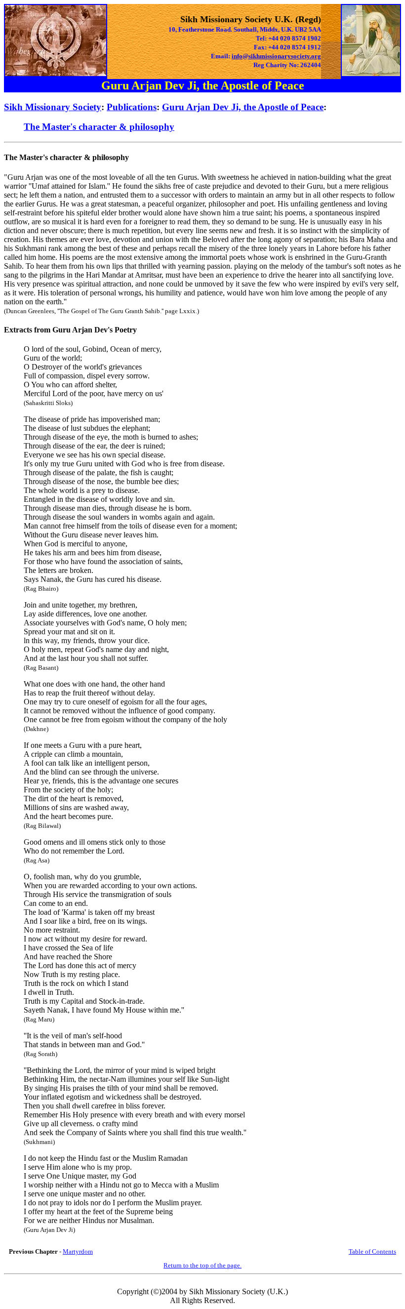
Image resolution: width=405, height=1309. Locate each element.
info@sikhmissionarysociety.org (276, 56)
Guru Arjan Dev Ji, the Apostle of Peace (243, 107)
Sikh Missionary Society (52, 107)
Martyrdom (78, 1251)
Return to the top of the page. (202, 1265)
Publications (132, 107)
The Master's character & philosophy (99, 127)
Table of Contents (372, 1251)
